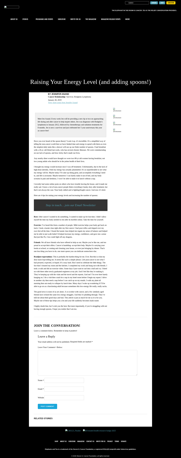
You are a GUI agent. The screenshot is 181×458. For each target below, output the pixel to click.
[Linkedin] (98, 434)
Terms (117, 441)
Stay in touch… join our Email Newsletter (71, 205)
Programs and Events (44, 19)
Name (41, 380)
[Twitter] (88, 434)
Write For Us (75, 19)
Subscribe (62, 19)
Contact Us (90, 441)
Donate (123, 441)
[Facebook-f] (83, 434)
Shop (56, 441)
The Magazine (90, 19)
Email (41, 389)
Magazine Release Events (110, 19)
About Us (13, 19)
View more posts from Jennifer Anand (63, 103)
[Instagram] (93, 434)
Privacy (110, 441)
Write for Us (100, 441)
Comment (51, 347)
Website (41, 398)
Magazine (80, 441)
